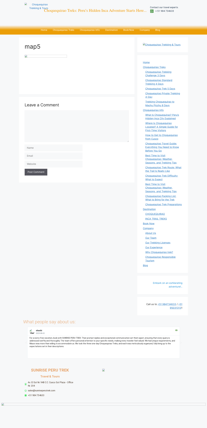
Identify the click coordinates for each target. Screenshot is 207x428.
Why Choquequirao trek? (159, 252)
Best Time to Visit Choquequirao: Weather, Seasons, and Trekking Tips (161, 159)
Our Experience (154, 247)
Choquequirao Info (90, 30)
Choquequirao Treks (63, 30)
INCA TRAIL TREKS (156, 218)
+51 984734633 (167, 304)
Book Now (128, 30)
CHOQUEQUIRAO (155, 214)
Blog (157, 30)
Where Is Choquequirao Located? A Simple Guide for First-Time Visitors (161, 127)
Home (44, 30)
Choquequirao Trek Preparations (163, 204)
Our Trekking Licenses (157, 242)
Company (145, 30)
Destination (111, 30)
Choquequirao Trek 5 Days (160, 88)
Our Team (150, 237)
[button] (26, 342)
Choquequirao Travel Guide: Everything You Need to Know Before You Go (162, 147)
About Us (150, 233)
